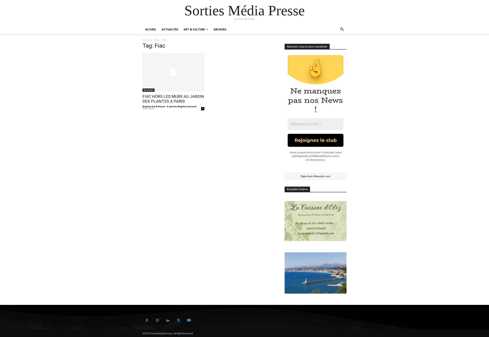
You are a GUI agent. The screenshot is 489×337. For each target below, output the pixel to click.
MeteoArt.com (321, 176)
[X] (178, 320)
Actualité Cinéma (297, 189)
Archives (220, 29)
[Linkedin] (168, 320)
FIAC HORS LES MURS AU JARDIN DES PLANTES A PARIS (173, 99)
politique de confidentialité (309, 156)
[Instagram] (157, 320)
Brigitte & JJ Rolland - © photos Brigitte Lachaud (169, 106)
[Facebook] (146, 320)
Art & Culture (194, 29)
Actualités (170, 29)
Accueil (150, 29)
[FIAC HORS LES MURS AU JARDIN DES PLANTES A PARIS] (173, 72)
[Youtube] (189, 320)
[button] (342, 30)
